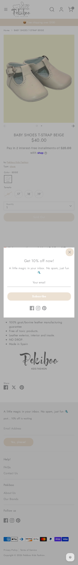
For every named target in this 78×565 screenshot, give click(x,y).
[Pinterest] (44, 308)
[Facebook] (32, 308)
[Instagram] (38, 308)
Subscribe (39, 296)
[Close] (70, 252)
